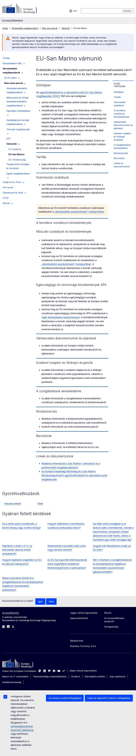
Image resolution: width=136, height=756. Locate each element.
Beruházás (119, 158)
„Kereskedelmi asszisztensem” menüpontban (79, 211)
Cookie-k (75, 676)
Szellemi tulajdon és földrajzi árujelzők (122, 136)
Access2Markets (10, 613)
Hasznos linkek (12, 503)
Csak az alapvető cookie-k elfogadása (108, 698)
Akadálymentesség (11, 682)
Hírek (40, 503)
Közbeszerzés (121, 153)
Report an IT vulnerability (15, 676)
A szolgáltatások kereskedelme (122, 146)
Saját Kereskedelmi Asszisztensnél (60, 317)
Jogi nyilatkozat (117, 676)
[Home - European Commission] (21, 663)
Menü (131, 22)
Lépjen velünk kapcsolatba (83, 670)
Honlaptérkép (111, 626)
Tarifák (117, 97)
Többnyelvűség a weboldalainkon (50, 676)
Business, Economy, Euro (83, 646)
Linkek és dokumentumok (122, 165)
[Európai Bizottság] (23, 8)
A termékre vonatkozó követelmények (121, 113)
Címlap (5, 28)
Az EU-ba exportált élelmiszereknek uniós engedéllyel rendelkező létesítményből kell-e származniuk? (67, 563)
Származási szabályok (119, 104)
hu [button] (75, 10)
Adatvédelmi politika (94, 676)
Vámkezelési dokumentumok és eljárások (123, 125)
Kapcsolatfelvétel (79, 618)
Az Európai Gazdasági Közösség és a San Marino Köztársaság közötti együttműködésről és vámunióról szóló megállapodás (74, 475)
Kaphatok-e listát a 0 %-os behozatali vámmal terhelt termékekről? (17, 549)
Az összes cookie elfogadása (65, 698)
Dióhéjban (119, 92)
